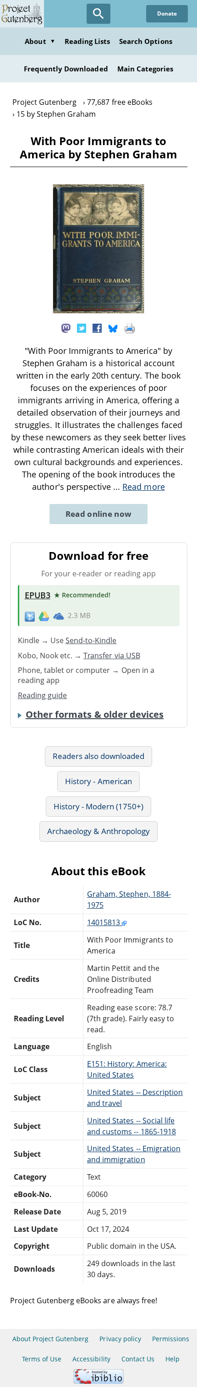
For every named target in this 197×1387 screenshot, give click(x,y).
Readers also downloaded (99, 756)
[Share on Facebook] (97, 328)
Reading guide (42, 695)
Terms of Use (41, 1358)
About (40, 41)
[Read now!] (98, 311)
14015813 (104, 922)
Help (172, 1358)
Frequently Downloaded (66, 68)
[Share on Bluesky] (113, 328)
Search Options (145, 41)
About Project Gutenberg (50, 1338)
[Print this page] (130, 328)
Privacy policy (120, 1338)
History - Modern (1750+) (99, 806)
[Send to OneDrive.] (58, 616)
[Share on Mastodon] (66, 328)
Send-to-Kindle (91, 640)
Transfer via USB (111, 655)
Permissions (170, 1338)
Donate (167, 13)
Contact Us (137, 1358)
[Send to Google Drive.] (43, 615)
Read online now (99, 514)
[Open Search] (98, 14)
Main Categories (145, 68)
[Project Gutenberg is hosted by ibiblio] (98, 1381)
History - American (98, 781)
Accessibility (91, 1358)
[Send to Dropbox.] (30, 616)
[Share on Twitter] (81, 328)
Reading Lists (87, 41)
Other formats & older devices (95, 714)
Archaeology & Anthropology (98, 831)
